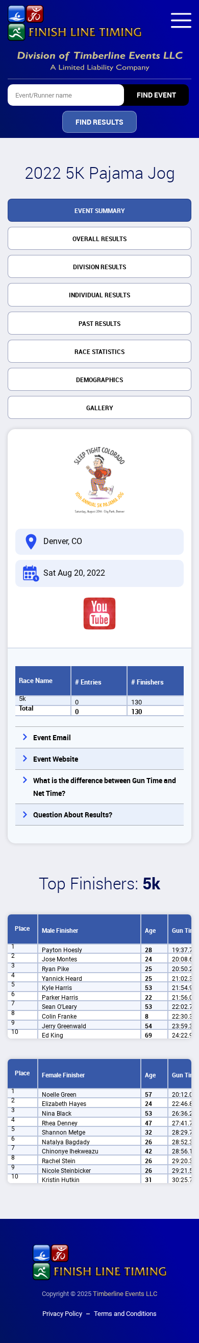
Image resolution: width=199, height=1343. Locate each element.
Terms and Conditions (125, 1313)
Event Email (52, 738)
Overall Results (99, 239)
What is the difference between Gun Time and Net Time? (104, 786)
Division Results (99, 267)
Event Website (55, 759)
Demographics (99, 380)
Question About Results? (72, 815)
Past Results (99, 323)
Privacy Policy (62, 1313)
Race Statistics (99, 352)
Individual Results (99, 295)
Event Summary (99, 211)
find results (99, 122)
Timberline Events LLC (125, 1294)
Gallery (99, 408)
